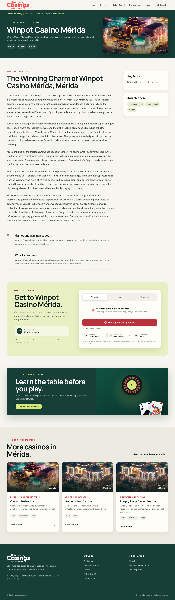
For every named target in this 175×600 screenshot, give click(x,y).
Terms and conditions (139, 565)
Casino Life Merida (22, 501)
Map (94, 5)
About (148, 5)
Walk (121, 297)
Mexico (28, 13)
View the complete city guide (149, 454)
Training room (135, 5)
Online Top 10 (119, 5)
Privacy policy (135, 569)
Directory (104, 5)
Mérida (38, 13)
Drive (96, 297)
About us (133, 561)
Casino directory (14, 13)
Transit (146, 297)
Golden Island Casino (78, 501)
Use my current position (121, 322)
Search (163, 5)
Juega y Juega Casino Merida (138, 501)
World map (89, 561)
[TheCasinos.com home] (18, 5)
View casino (32, 525)
